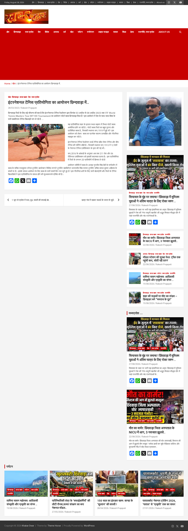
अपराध (72, 2)
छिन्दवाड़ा (41, 2)
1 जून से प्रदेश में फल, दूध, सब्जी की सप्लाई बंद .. (31, 200)
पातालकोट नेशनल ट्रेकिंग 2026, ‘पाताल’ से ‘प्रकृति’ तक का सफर (159, 502)
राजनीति (156, 193)
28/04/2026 (102, 508)
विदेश (65, 2)
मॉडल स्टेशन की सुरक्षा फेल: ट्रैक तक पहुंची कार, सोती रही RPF (161, 259)
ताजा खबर (23, 97)
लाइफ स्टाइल (111, 2)
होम (33, 2)
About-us (160, 2)
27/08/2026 (134, 205)
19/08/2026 (148, 284)
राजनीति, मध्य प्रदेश (146, 2)
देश (59, 2)
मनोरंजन (100, 2)
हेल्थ (134, 2)
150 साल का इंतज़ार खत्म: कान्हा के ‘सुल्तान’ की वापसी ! (115, 502)
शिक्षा (128, 2)
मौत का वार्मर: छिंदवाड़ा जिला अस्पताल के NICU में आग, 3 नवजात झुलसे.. (161, 239)
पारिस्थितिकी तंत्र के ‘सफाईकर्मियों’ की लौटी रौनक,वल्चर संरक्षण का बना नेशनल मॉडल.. (71, 504)
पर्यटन (92, 2)
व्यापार (121, 2)
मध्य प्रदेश (50, 2)
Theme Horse (54, 525)
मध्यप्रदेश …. (136, 313)
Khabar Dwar (28, 525)
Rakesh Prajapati (29, 108)
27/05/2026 (57, 512)
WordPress (89, 525)
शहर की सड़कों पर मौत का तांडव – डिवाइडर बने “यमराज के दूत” (160, 297)
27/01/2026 (148, 508)
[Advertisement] (90, 57)
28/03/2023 (13, 108)
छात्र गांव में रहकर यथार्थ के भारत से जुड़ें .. (98, 200)
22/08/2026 (148, 245)
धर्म (79, 2)
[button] (133, 121)
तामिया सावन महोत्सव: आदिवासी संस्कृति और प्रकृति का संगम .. (158, 278)
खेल (85, 2)
